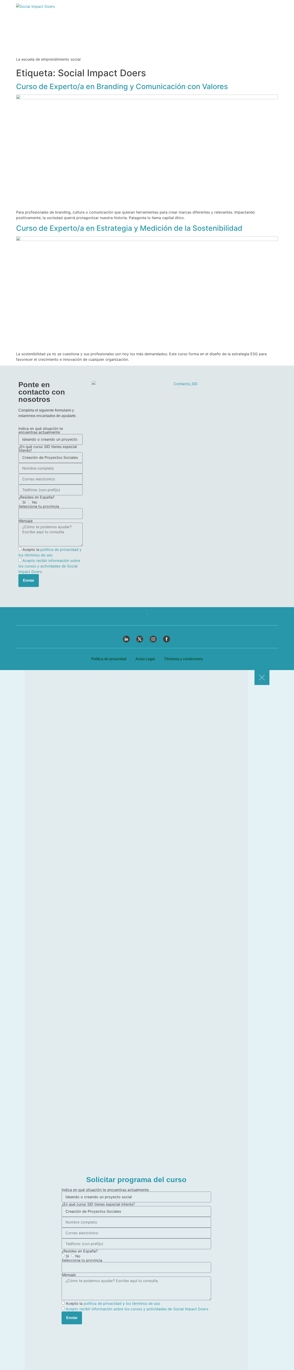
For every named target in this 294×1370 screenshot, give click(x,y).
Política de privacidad (108, 659)
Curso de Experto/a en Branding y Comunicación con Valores (122, 86)
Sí (24, 502)
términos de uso (39, 555)
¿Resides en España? (36, 497)
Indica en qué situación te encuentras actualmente (40, 430)
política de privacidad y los (108, 1303)
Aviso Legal (145, 659)
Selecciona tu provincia (38, 506)
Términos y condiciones (183, 659)
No (34, 502)
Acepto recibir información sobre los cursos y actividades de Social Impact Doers (49, 566)
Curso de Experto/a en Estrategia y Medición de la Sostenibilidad (129, 228)
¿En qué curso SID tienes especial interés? (47, 448)
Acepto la (113, 1303)
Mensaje (25, 521)
